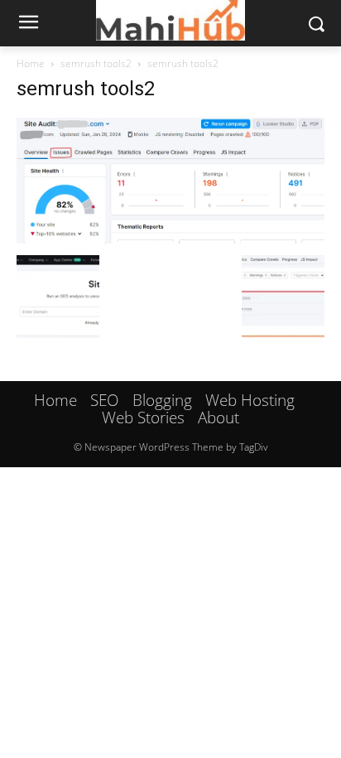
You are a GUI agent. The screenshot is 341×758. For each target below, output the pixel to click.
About (218, 417)
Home (31, 63)
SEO (104, 400)
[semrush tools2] (170, 238)
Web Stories (143, 417)
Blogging (162, 400)
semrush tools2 (96, 63)
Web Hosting (250, 400)
